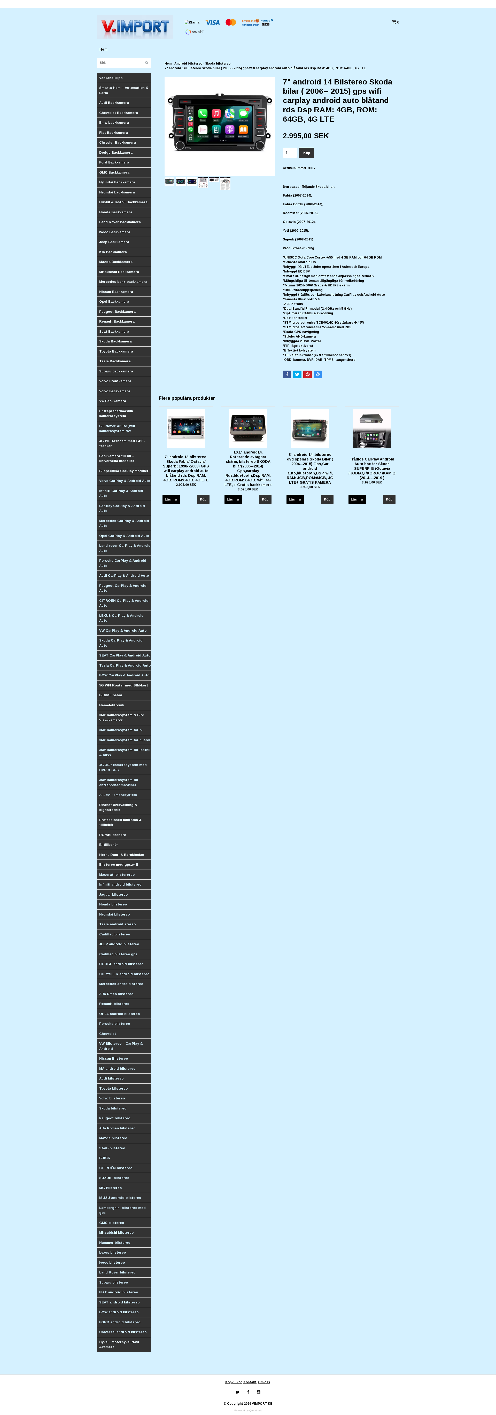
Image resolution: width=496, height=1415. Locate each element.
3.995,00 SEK (310, 487)
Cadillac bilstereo (114, 934)
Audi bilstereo (111, 1078)
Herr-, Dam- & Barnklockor (121, 855)
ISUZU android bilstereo (120, 1198)
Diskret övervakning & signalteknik (118, 807)
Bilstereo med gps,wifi (118, 864)
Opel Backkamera (114, 301)
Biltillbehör (108, 845)
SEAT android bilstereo (119, 1302)
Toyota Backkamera (116, 351)
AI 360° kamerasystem (118, 795)
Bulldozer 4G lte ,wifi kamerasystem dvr (117, 428)
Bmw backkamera (114, 122)
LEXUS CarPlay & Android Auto (121, 618)
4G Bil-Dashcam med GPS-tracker (122, 443)
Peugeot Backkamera (117, 312)
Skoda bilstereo (112, 1108)
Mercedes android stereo (121, 984)
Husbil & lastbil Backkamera (123, 202)
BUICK (104, 1158)
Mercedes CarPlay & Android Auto (124, 523)
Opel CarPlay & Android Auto (124, 536)
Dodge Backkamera (116, 152)
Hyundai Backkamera (117, 182)
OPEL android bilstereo (119, 1014)
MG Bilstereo (110, 1188)
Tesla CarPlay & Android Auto (125, 665)
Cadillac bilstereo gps (118, 954)
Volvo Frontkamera (115, 381)
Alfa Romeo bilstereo (117, 1128)
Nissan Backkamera (116, 292)
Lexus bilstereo (112, 1252)
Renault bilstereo (114, 1004)
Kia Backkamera (113, 252)
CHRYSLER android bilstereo (124, 974)
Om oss (264, 1382)
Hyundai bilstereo (114, 914)
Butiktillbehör (110, 695)
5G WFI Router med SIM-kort (123, 685)
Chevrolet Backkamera (118, 113)
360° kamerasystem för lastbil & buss (124, 752)
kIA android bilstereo (117, 1068)
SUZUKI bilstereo (114, 1178)
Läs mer (171, 499)
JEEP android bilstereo (119, 944)
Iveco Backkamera (114, 232)
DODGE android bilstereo (121, 964)
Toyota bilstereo (113, 1088)
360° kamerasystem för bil (121, 730)
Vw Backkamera (112, 401)
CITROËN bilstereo (115, 1168)
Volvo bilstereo (112, 1098)
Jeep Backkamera (114, 242)
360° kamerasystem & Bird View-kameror (121, 717)
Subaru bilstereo (113, 1282)
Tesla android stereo (117, 924)
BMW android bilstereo (118, 1312)
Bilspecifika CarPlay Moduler (124, 471)
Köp (306, 153)
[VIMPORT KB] (135, 26)
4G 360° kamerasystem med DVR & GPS (123, 767)
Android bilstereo (188, 63)
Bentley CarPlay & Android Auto (122, 508)
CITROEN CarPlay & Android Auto (124, 603)
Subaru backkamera (116, 371)
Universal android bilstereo (122, 1332)
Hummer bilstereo (114, 1243)
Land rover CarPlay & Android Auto (125, 548)
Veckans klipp (110, 78)
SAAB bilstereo (112, 1148)
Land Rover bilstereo (117, 1272)
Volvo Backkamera (114, 391)
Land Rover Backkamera (120, 222)
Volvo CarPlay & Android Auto (124, 481)
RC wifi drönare (112, 835)
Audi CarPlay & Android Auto (124, 575)
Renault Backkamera (117, 321)
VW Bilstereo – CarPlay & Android (121, 1046)
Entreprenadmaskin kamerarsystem (116, 413)
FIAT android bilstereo (118, 1292)
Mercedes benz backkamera (123, 282)
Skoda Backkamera (115, 341)
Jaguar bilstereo (113, 894)
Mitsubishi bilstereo (116, 1232)
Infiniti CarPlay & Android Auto (121, 493)
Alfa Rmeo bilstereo (116, 994)
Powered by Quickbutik (248, 1410)
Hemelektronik (111, 705)
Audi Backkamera (114, 103)
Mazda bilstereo (113, 1138)
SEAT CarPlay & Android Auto (124, 655)
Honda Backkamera (115, 212)
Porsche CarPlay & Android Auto (122, 563)
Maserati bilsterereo (117, 875)
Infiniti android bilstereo (120, 884)
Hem (103, 49)
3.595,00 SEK (248, 489)
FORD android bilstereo (119, 1322)
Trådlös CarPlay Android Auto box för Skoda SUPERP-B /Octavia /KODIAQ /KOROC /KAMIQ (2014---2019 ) (372, 468)
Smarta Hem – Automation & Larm (123, 90)
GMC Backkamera (114, 172)
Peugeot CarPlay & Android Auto (122, 588)
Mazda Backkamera (116, 262)
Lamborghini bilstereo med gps (122, 1210)
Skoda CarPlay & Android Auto (121, 642)
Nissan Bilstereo (113, 1058)
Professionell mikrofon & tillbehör (120, 822)
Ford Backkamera (114, 162)
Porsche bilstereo (114, 1024)
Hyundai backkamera (117, 192)
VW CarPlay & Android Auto (122, 630)
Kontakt (250, 1382)
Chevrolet (107, 1034)
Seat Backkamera (114, 331)
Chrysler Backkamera (117, 142)
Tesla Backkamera (115, 361)
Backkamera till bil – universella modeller (116, 458)
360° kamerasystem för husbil (124, 740)
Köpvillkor (233, 1382)
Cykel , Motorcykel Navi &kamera (119, 1344)
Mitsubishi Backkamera (119, 272)
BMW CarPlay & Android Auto (124, 675)
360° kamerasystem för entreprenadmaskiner (118, 782)
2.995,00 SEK (186, 485)
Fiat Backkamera (113, 133)
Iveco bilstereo (112, 1262)
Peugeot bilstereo (114, 1118)
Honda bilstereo (113, 904)
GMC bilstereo (111, 1223)
